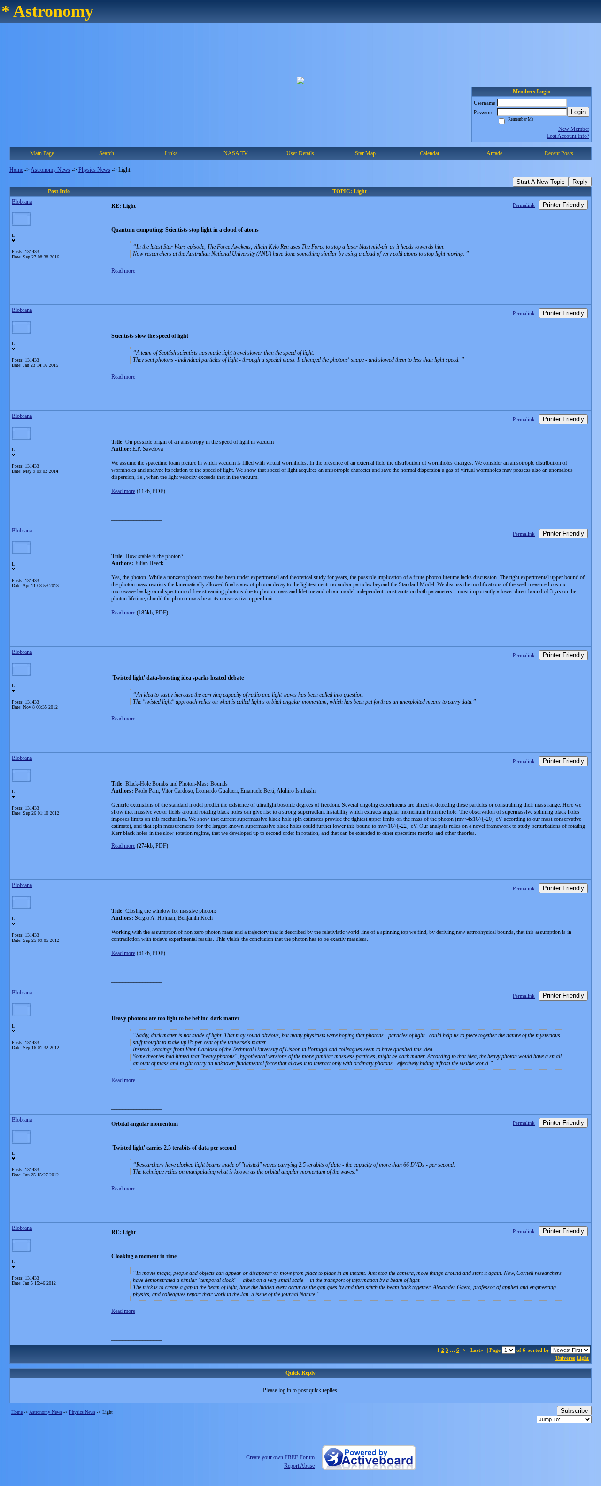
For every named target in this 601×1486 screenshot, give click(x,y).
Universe (565, 1358)
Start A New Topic (540, 181)
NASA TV (235, 153)
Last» (477, 1350)
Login (578, 111)
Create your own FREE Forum (280, 1457)
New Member (573, 129)
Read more (123, 270)
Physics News (94, 170)
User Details (300, 153)
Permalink (524, 205)
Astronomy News (50, 170)
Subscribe (574, 1410)
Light (583, 1358)
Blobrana (22, 201)
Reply (580, 181)
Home (16, 170)
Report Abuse (299, 1466)
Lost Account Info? (568, 136)
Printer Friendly (563, 204)
